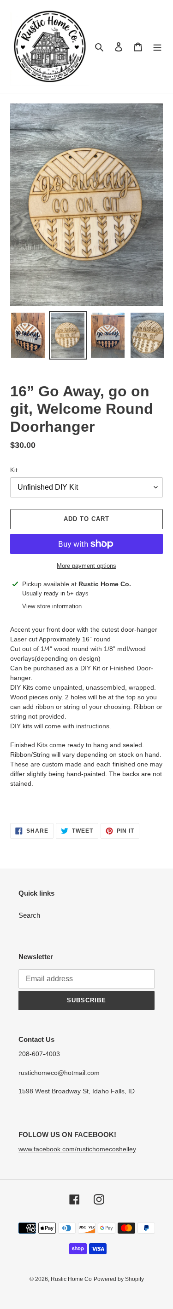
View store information (52, 606)
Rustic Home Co (71, 1279)
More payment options (86, 565)
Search (29, 915)
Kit (14, 470)
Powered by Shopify (119, 1279)
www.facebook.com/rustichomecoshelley (77, 1149)
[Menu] (157, 47)
